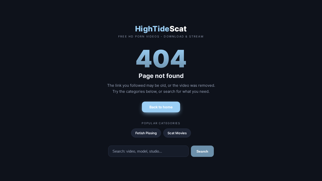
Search (202, 151)
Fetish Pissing (146, 133)
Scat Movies (177, 133)
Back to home (161, 107)
